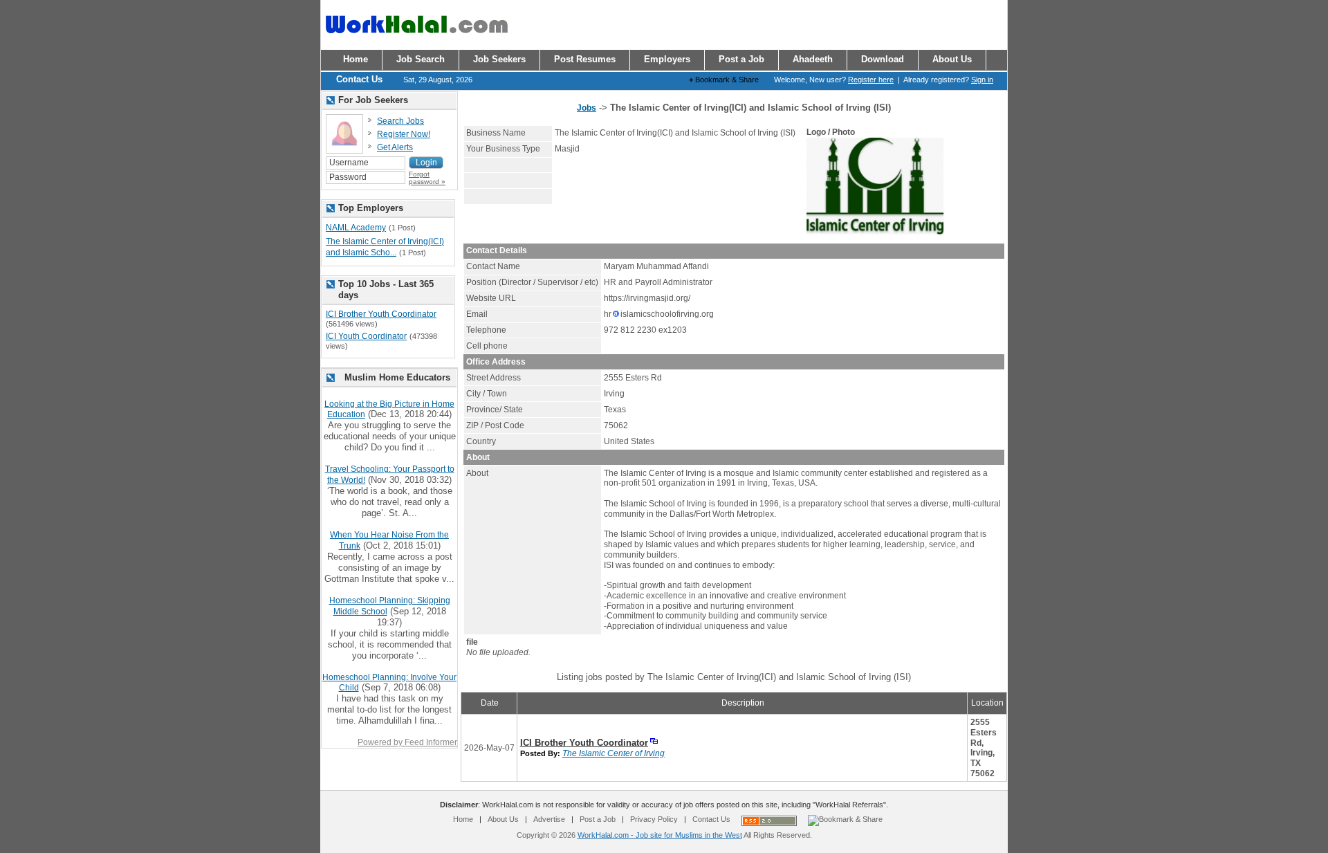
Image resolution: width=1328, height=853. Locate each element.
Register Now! (403, 134)
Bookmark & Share (724, 79)
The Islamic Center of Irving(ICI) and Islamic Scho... (385, 247)
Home (463, 819)
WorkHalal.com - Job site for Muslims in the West (660, 835)
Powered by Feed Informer (407, 742)
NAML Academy (356, 227)
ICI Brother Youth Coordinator (584, 742)
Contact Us (711, 819)
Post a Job (598, 819)
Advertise (549, 819)
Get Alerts (395, 147)
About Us (503, 819)
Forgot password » (427, 177)
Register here (871, 79)
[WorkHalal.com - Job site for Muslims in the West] (416, 39)
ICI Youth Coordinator (366, 336)
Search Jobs (400, 121)
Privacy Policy (654, 819)
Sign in (982, 79)
